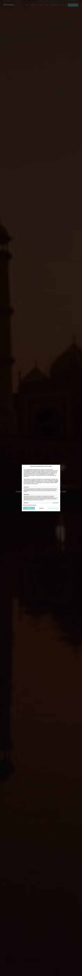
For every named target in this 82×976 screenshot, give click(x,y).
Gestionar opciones (53, 508)
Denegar (41, 508)
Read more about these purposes (29, 505)
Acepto (29, 508)
